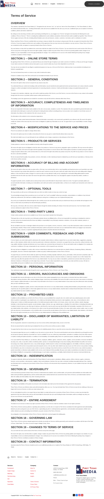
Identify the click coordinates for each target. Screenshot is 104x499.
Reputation (10, 481)
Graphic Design (11, 471)
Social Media (10, 484)
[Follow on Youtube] (82, 495)
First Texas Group (37, 495)
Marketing (9, 473)
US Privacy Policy (34, 487)
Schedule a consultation (94, 4)
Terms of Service (34, 481)
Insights (52, 4)
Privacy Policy (33, 484)
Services (44, 4)
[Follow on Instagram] (79, 495)
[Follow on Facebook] (77, 495)
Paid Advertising (11, 476)
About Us (37, 4)
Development (10, 468)
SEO (8, 479)
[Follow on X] (74, 495)
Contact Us (60, 4)
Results (32, 473)
